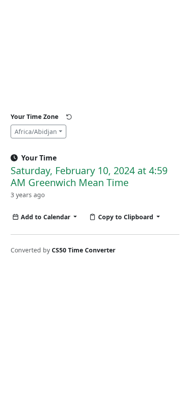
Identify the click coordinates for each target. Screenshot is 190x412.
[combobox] (38, 131)
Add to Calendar (46, 217)
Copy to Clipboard (126, 217)
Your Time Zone (34, 116)
